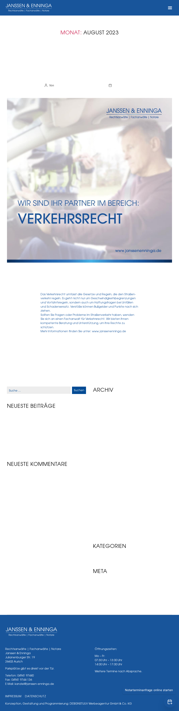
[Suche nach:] (38, 391)
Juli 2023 (100, 464)
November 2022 (105, 505)
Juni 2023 (100, 469)
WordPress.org (104, 598)
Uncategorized (89, 64)
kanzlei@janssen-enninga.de (34, 684)
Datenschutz (35, 696)
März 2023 (101, 484)
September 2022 (106, 516)
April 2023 (101, 479)
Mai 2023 (100, 474)
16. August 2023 (123, 85)
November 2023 (105, 443)
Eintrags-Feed (103, 587)
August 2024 (103, 406)
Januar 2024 (102, 432)
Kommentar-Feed (106, 592)
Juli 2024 (100, 411)
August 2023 (103, 458)
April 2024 (101, 422)
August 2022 (102, 521)
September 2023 (106, 453)
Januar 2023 (102, 495)
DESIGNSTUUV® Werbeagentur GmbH (79, 85)
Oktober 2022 (103, 511)
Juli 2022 (100, 526)
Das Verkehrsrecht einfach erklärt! (89, 75)
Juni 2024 (100, 416)
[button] (170, 8)
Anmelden (101, 582)
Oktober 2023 (103, 448)
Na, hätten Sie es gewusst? (27, 450)
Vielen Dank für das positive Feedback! (36, 433)
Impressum (13, 696)
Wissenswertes (19, 417)
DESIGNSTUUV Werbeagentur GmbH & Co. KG (101, 703)
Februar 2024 (103, 427)
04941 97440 (25, 675)
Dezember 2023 (105, 437)
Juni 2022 (100, 532)
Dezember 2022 (105, 500)
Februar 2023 (103, 490)
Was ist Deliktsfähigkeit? (25, 425)
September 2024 (106, 401)
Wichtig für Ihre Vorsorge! (26, 441)
